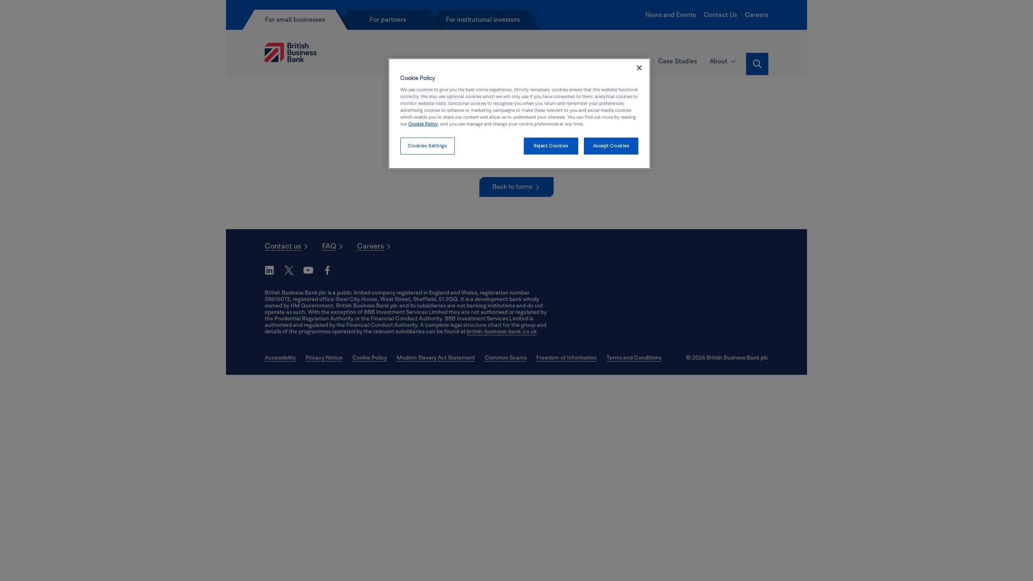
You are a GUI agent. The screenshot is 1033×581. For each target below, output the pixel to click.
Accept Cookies (611, 146)
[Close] (639, 68)
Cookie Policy (423, 124)
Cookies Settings (427, 146)
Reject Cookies (550, 146)
